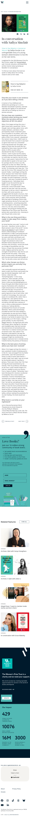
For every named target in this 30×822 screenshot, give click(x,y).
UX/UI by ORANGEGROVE (11, 814)
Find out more (16, 90)
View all (24, 522)
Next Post (21, 421)
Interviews (5, 11)
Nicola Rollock (21, 62)
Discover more (7, 689)
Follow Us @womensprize (9, 765)
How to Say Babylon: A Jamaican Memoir (13, 49)
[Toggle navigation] (26, 2)
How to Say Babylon (8, 230)
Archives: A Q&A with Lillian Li (11, 579)
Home (2, 11)
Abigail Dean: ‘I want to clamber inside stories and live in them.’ (14, 607)
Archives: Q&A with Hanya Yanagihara (13, 551)
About (3, 789)
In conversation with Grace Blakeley (13, 636)
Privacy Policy (16, 789)
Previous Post (9, 421)
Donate (6, 698)
